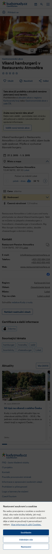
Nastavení (26, 546)
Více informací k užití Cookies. (26, 524)
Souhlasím (26, 532)
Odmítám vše (26, 539)
